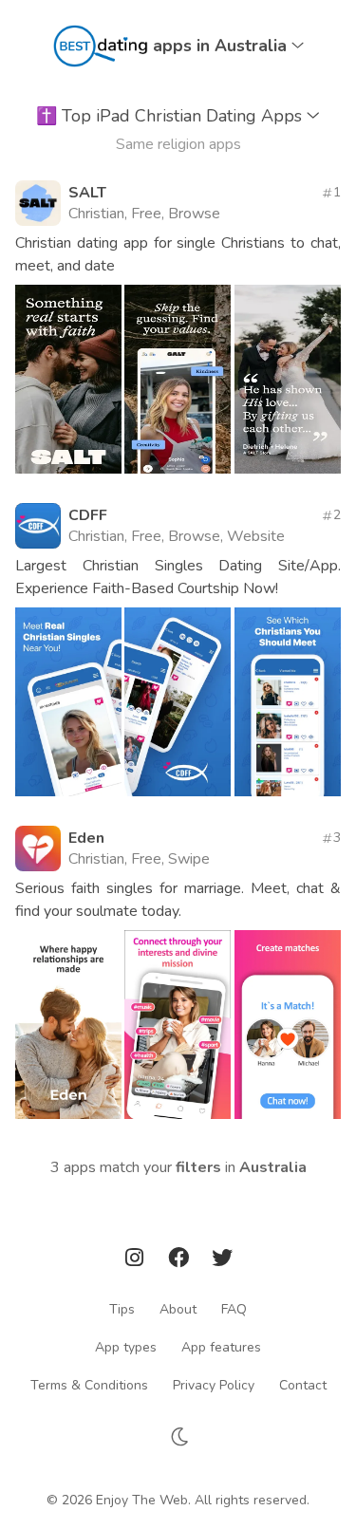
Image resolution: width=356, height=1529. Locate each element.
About (178, 1308)
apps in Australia (222, 45)
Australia (273, 1167)
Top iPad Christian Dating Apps (171, 115)
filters (198, 1167)
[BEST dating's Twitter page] (222, 1261)
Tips (122, 1308)
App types (126, 1346)
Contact (303, 1384)
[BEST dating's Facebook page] (180, 1261)
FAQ (234, 1308)
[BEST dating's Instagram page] (136, 1261)
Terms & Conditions (89, 1384)
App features (221, 1346)
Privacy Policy (213, 1384)
